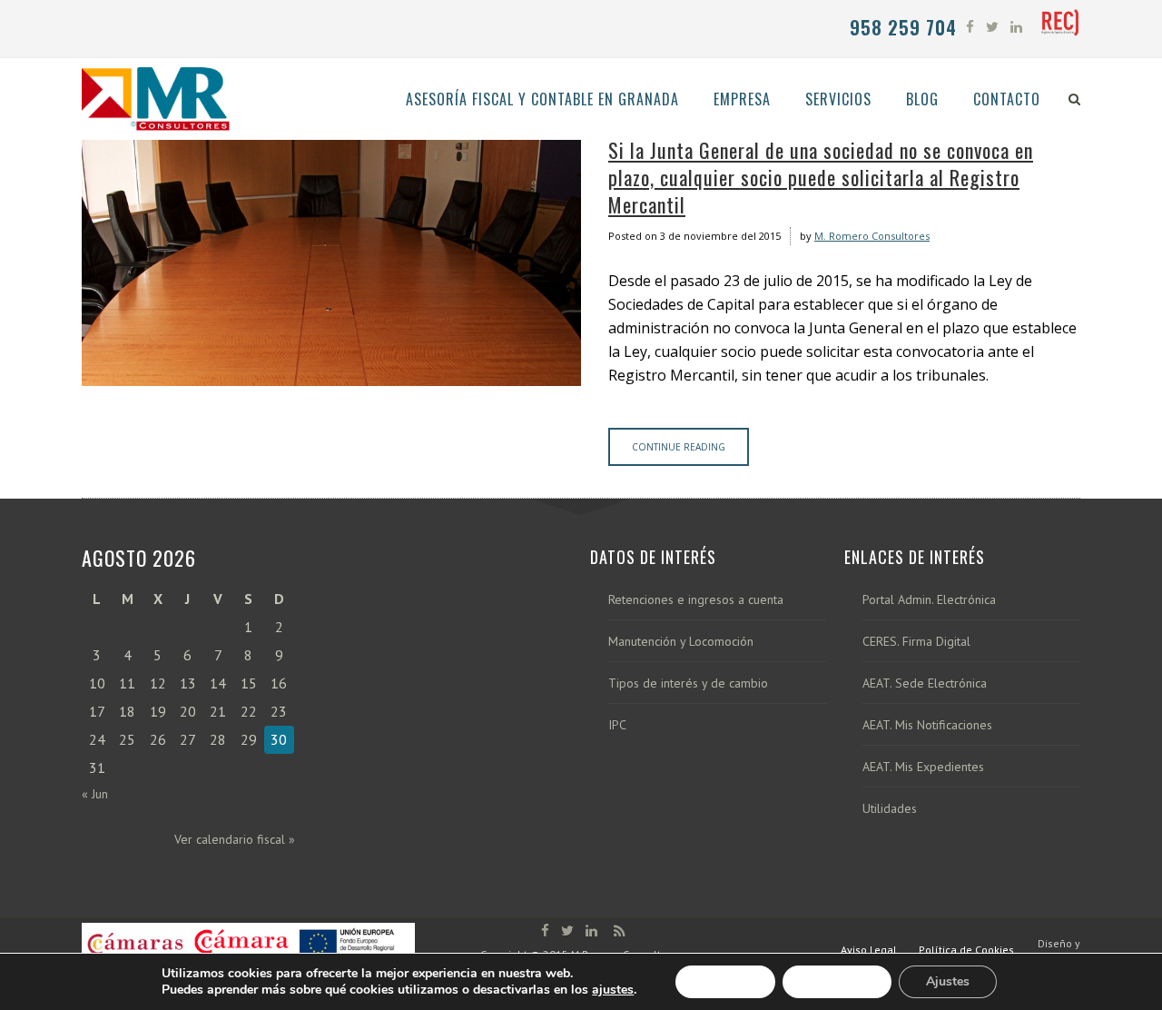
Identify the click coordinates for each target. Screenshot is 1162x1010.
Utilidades (889, 809)
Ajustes (948, 981)
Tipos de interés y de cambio (688, 683)
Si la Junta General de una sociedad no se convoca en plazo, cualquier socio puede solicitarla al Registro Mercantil (820, 177)
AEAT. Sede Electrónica (924, 683)
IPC (617, 725)
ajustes (613, 990)
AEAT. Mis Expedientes (923, 767)
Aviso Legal (869, 949)
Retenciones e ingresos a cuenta (695, 600)
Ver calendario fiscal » (234, 839)
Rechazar (837, 981)
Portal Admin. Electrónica (929, 600)
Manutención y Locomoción (680, 641)
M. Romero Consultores (872, 236)
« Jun (95, 794)
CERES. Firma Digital (916, 641)
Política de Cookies (966, 949)
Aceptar (725, 981)
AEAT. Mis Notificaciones (927, 725)
